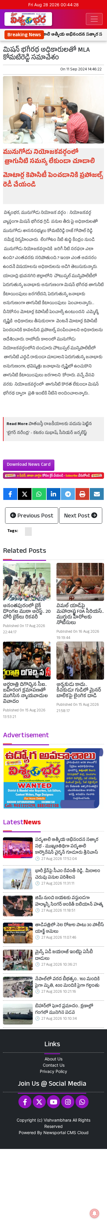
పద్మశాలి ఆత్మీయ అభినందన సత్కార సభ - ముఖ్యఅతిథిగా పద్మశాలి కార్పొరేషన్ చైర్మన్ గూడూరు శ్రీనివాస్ (67, 846)
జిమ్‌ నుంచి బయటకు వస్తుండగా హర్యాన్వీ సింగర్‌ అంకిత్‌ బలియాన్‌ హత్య (69, 902)
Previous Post (34, 516)
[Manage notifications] (94, 1213)
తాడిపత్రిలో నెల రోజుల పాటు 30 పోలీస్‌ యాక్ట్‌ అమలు (69, 929)
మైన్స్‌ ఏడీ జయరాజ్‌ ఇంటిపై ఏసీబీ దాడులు (64, 956)
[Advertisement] (53, 1186)
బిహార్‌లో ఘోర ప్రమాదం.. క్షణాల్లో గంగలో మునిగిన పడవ (64, 1010)
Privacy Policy (53, 1071)
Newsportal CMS (59, 1132)
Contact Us (53, 1065)
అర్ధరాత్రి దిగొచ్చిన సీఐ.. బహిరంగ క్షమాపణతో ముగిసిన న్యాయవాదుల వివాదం (25, 694)
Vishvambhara (57, 1120)
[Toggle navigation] (94, 19)
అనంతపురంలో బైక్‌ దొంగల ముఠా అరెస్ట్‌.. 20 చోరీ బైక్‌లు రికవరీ (27, 612)
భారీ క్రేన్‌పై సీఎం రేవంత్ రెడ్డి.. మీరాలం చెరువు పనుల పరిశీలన (67, 875)
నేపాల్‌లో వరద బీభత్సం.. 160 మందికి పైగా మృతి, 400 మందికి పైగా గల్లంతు (67, 983)
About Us (53, 1058)
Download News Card (29, 465)
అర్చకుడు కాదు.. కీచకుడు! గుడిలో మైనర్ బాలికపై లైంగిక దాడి (78, 691)
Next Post (77, 516)
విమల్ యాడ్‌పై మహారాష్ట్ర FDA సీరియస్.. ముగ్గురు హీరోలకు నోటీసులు (80, 615)
